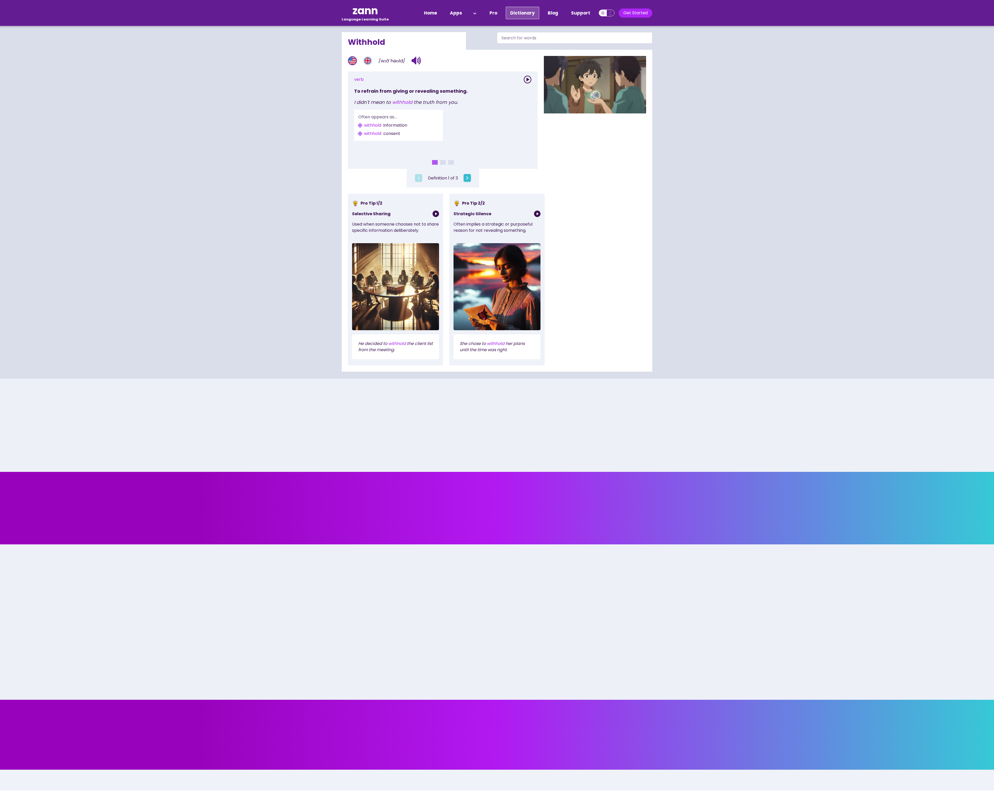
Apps (456, 13)
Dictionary (522, 13)
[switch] (607, 13)
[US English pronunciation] (352, 60)
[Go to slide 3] (451, 162)
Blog (553, 13)
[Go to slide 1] (435, 162)
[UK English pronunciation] (367, 60)
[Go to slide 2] (443, 162)
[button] (416, 60)
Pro (493, 13)
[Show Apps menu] (475, 13)
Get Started (635, 13)
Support (580, 13)
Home (430, 13)
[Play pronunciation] (527, 79)
